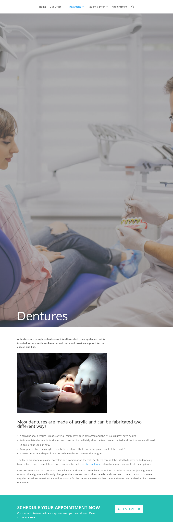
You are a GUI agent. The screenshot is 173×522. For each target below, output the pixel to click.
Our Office (55, 7)
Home (42, 7)
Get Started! (129, 509)
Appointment (119, 7)
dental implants (91, 464)
